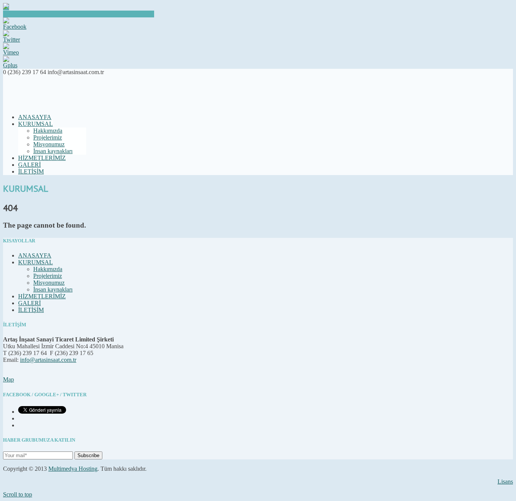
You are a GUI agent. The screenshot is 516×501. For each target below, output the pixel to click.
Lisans (505, 481)
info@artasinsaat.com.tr (48, 360)
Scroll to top (17, 494)
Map (8, 379)
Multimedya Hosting (72, 468)
